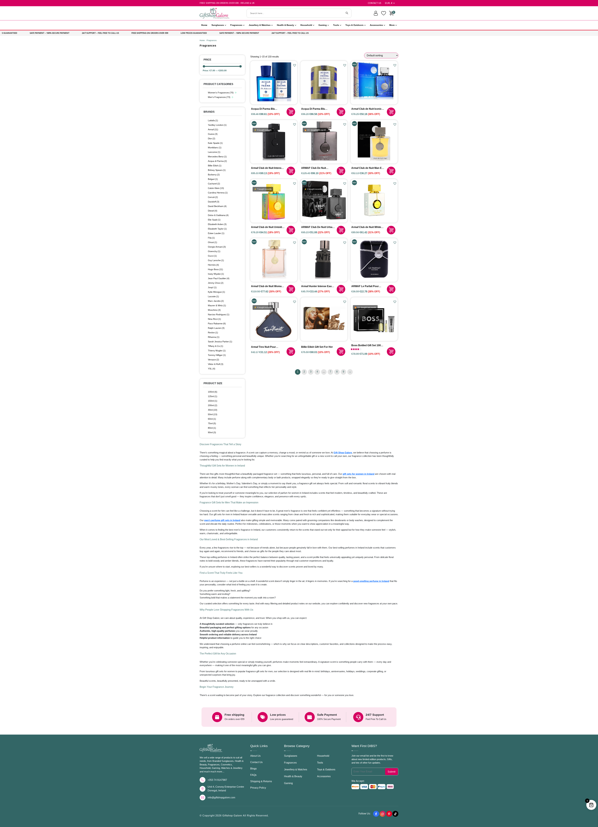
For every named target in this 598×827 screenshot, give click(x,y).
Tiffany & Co (215, 346)
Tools (336, 25)
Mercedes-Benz (217, 156)
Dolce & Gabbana (218, 215)
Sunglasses (217, 25)
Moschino (214, 310)
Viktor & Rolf (215, 364)
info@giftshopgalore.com (221, 797)
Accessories (376, 25)
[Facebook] (376, 814)
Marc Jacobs (216, 301)
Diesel (212, 210)
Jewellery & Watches (260, 25)
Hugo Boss (215, 269)
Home (204, 25)
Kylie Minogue (216, 292)
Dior (211, 138)
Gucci (212, 256)
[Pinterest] (389, 814)
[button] (295, 65)
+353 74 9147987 (217, 780)
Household (306, 25)
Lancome (214, 152)
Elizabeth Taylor (217, 228)
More (392, 25)
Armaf (213, 129)
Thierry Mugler (217, 350)
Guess (213, 134)
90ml (212, 432)
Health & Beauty (285, 25)
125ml (212, 396)
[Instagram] (383, 814)
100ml (212, 392)
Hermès (213, 265)
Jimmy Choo (215, 283)
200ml (212, 405)
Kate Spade (215, 143)
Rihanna (213, 337)
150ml (212, 401)
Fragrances (236, 25)
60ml (212, 419)
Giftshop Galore (232, 815)
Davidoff (213, 201)
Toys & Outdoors (354, 25)
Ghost (212, 242)
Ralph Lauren (216, 328)
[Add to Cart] (291, 112)
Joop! (212, 287)
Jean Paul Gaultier (218, 278)
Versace (213, 359)
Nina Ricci (214, 319)
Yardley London (217, 125)
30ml (212, 410)
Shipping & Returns (261, 781)
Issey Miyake (216, 274)
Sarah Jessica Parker (220, 341)
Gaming (322, 25)
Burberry (214, 174)
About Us (255, 755)
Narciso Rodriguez (218, 314)
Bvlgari (213, 179)
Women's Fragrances (221, 92)
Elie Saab (214, 219)
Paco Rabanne (217, 323)
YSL (211, 368)
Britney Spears (217, 170)
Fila (211, 238)
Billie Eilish (214, 165)
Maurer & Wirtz (217, 305)
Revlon (213, 332)
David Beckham (217, 206)
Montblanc (214, 147)
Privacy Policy (258, 787)
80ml (212, 428)
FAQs (253, 775)
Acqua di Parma (217, 161)
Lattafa (213, 120)
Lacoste (213, 296)
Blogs (253, 768)
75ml (212, 423)
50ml (212, 414)
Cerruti (213, 197)
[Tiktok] (395, 814)
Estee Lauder (216, 233)
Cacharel (214, 183)
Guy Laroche (216, 260)
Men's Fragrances (219, 97)
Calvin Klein (216, 188)
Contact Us (374, 3)
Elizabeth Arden (217, 224)
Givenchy (214, 251)
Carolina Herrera (218, 192)
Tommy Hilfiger (217, 355)
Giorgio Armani (217, 247)
